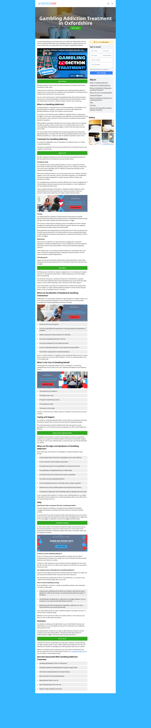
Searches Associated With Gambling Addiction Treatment (100, 109)
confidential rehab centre (78, 651)
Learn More (62, 268)
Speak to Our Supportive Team (62, 433)
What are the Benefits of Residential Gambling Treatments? (100, 89)
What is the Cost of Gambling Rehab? (101, 93)
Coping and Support (96, 95)
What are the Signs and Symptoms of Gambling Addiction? (101, 99)
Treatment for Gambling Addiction (100, 85)
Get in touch (75, 28)
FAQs (91, 103)
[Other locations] (108, 3)
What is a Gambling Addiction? (99, 83)
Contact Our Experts (62, 523)
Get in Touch (62, 81)
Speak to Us (62, 153)
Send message (101, 73)
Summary (93, 105)
